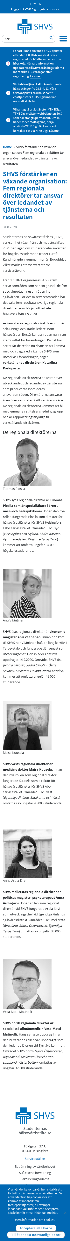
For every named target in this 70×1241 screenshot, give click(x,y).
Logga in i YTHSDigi (24, 9)
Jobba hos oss (49, 9)
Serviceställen (35, 1159)
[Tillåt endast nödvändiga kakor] (65, 1213)
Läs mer (35, 76)
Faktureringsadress (35, 1179)
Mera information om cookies (34, 1220)
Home (7, 146)
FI (30, 4)
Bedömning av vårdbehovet (35, 1166)
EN (39, 4)
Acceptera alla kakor (36, 1228)
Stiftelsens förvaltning (35, 1173)
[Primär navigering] (63, 39)
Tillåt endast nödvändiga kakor (35, 1234)
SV (34, 4)
